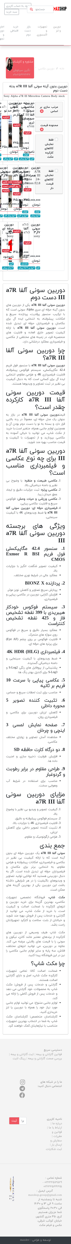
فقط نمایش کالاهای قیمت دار (48, 179)
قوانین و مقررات (57, 1134)
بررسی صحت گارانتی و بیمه (45, 1059)
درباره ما (57, 1124)
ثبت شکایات (54, 1149)
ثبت (14, 1121)
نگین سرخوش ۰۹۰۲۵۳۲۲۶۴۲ (21, 72)
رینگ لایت (19, 1059)
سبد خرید (11, 12)
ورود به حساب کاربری (18, 6)
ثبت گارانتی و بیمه (22, 1054)
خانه (62, 68)
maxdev (25, 1240)
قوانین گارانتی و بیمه (49, 1054)
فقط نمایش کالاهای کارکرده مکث (48, 148)
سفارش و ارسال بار (56, 1143)
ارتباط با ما (55, 1128)
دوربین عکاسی (46, 68)
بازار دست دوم (27, 31)
